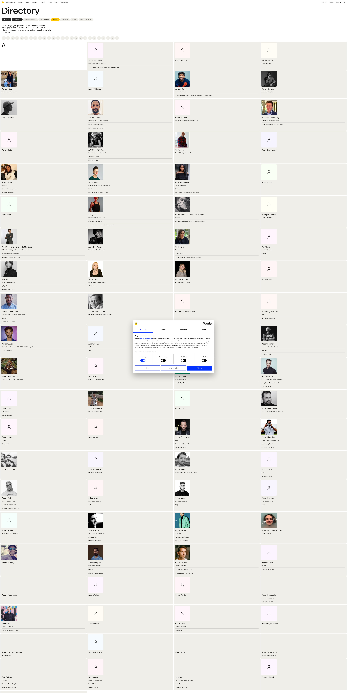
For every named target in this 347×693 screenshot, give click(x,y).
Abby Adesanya (182, 182)
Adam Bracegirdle (10, 376)
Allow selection (173, 368)
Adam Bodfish (268, 344)
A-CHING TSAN (95, 60)
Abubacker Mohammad (185, 311)
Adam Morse (180, 530)
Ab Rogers (179, 150)
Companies (65, 19)
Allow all (199, 368)
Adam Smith (93, 624)
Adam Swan (180, 624)
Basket (331, 2)
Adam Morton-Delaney (272, 530)
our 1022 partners (146, 338)
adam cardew (268, 376)
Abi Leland (179, 247)
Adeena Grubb (268, 677)
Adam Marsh (180, 498)
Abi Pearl (6, 279)
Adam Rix (6, 624)
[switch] (163, 360)
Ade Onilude (7, 677)
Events (50, 2)
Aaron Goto (7, 150)
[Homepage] (3, 2)
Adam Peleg (93, 595)
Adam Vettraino (95, 652)
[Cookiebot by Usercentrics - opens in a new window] (204, 323)
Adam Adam (93, 344)
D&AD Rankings (44, 19)
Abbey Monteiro (9, 182)
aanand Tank (180, 89)
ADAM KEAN (267, 469)
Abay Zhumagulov (269, 150)
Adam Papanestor (10, 595)
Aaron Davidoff (8, 118)
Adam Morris (94, 530)
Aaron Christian (268, 89)
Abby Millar (6, 214)
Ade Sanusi (93, 677)
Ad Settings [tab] (183, 329)
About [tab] (204, 329)
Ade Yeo (179, 677)
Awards (20, 2)
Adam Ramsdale (269, 595)
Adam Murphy (8, 563)
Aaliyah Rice (7, 89)
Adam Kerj (6, 498)
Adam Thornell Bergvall (12, 652)
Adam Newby (181, 563)
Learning (34, 2)
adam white (180, 652)
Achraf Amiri (7, 344)
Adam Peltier (180, 595)
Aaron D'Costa (94, 118)
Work (27, 2)
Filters (5, 19)
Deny (147, 368)
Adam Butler (180, 376)
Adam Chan (7, 408)
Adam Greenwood (183, 437)
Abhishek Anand (95, 247)
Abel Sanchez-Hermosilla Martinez (17, 247)
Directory (16, 19)
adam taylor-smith (270, 624)
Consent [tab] (143, 330)
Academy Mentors (270, 311)
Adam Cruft (180, 408)
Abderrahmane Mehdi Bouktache (189, 214)
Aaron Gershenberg (270, 118)
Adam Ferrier (7, 437)
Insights (42, 2)
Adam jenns (180, 469)
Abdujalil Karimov (269, 214)
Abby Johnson (268, 182)
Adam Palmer (268, 563)
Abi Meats (266, 247)
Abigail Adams (181, 279)
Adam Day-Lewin (269, 408)
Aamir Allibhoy (94, 89)
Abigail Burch (267, 279)
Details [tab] (163, 329)
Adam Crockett (95, 408)
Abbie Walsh (93, 182)
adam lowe (93, 498)
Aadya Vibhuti (181, 60)
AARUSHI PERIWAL (96, 150)
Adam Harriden (268, 437)
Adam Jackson (8, 469)
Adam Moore (7, 530)
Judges (74, 19)
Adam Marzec (268, 498)
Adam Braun (93, 376)
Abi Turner (93, 279)
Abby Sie (92, 214)
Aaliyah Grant (267, 60)
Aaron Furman (181, 118)
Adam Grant (93, 437)
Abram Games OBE (96, 311)
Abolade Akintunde (10, 311)
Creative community (61, 2)
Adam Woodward (269, 652)
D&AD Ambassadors (85, 19)
